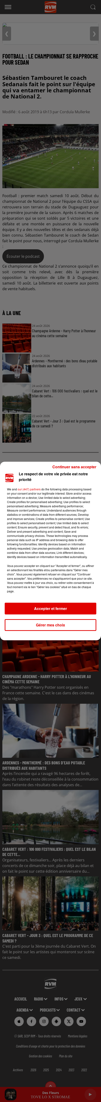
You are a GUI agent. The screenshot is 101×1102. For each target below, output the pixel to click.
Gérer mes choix (50, 625)
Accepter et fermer (50, 608)
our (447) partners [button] (29, 489)
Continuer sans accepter (74, 466)
